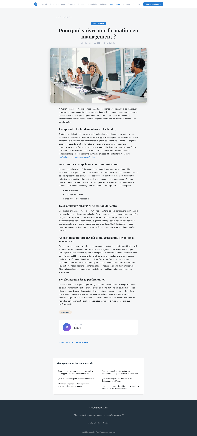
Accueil (44, 4)
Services (136, 4)
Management (115, 4)
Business (71, 4)
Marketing (126, 4)
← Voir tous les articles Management (74, 342)
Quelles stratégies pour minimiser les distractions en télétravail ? (117, 379)
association (60, 4)
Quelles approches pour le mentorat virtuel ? (76, 378)
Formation (81, 4)
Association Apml (98, 407)
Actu (51, 4)
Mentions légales (94, 423)
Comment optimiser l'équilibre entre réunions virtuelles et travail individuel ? (120, 387)
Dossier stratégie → (153, 4)
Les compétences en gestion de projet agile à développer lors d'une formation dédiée (75, 372)
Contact (106, 423)
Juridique (103, 4)
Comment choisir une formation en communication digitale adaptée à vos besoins (120, 372)
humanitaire (92, 4)
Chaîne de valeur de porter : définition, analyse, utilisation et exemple (73, 385)
